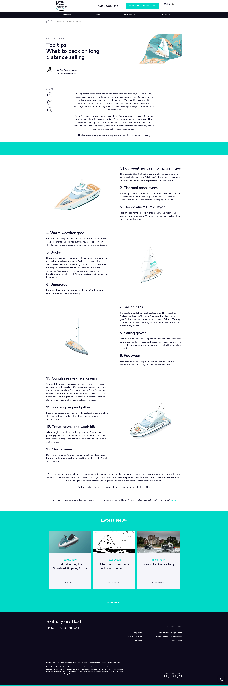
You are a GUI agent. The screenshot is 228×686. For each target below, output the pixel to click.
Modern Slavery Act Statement (169, 637)
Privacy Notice (94, 663)
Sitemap (138, 640)
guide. (174, 500)
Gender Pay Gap (135, 637)
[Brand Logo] (61, 6)
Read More (70, 583)
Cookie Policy (176, 640)
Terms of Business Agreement (169, 633)
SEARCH (167, 4)
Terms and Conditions (80, 663)
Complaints (137, 633)
